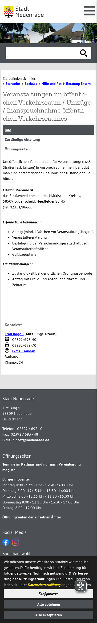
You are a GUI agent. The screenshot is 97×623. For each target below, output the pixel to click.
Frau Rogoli (14, 334)
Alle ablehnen (48, 604)
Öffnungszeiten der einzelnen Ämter (31, 517)
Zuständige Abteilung (22, 139)
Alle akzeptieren (48, 614)
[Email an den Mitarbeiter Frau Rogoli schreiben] (7, 351)
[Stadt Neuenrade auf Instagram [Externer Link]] (15, 544)
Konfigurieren (48, 593)
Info (8, 130)
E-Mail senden (23, 351)
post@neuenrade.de (32, 439)
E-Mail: (8, 439)
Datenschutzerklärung (44, 584)
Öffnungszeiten (17, 149)
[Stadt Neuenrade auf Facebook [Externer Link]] (5, 544)
